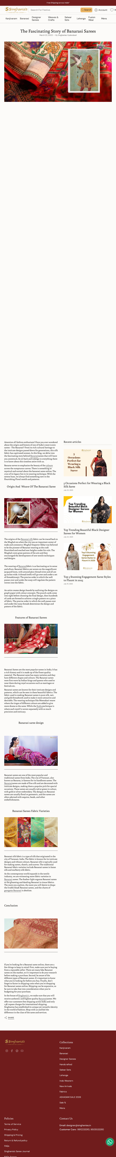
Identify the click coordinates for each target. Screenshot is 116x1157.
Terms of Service (12, 1124)
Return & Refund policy (15, 1140)
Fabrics (63, 1091)
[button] (11, 19)
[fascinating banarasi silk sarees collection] (31, 832)
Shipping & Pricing (13, 1135)
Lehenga (64, 1075)
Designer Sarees (68, 1059)
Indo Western (66, 1080)
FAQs (6, 1146)
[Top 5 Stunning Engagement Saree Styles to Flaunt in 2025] (88, 556)
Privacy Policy (11, 1129)
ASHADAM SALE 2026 (70, 1097)
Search (87, 9)
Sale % (63, 1102)
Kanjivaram (65, 1048)
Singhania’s (23, 995)
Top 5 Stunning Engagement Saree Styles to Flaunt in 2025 (87, 578)
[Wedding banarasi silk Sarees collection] (31, 513)
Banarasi (34, 455)
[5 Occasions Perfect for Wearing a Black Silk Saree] (88, 462)
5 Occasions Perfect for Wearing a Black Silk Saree (87, 484)
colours (49, 465)
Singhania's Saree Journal (17, 1151)
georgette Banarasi (12, 890)
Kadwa (40, 706)
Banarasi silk (27, 539)
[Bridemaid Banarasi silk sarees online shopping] (31, 750)
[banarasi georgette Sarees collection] (31, 933)
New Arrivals (66, 1086)
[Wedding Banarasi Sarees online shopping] (31, 638)
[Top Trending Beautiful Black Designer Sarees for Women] (88, 509)
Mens (62, 1108)
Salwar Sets (65, 1069)
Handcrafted (66, 1064)
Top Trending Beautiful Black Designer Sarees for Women (86, 531)
